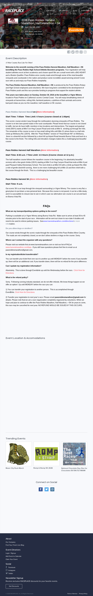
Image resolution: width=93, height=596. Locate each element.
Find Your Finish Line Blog (15, 545)
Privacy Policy (83, 593)
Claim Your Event (11, 559)
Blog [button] (75, 11)
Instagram (11, 570)
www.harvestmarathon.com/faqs (18, 247)
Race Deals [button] (63, 11)
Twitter (10, 573)
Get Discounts (14, 586)
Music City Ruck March (15, 468)
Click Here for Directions (25, 292)
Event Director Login (85, 4)
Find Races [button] (50, 11)
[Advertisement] (46, 324)
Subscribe (85, 11)
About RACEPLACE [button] (68, 4)
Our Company (10, 542)
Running (28, 38)
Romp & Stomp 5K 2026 (43, 468)
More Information (45, 112)
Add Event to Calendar (13, 556)
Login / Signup (11, 553)
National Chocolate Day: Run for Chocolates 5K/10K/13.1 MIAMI (74, 469)
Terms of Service (72, 593)
